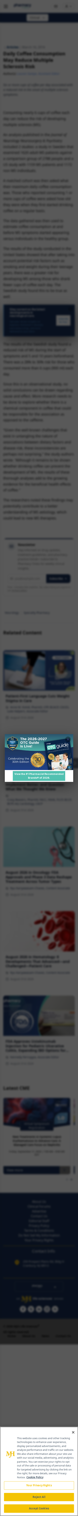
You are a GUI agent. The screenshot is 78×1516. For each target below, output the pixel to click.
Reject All (39, 1497)
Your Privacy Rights (39, 1485)
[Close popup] (68, 739)
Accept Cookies (39, 1508)
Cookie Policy (34, 1477)
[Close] (73, 1432)
